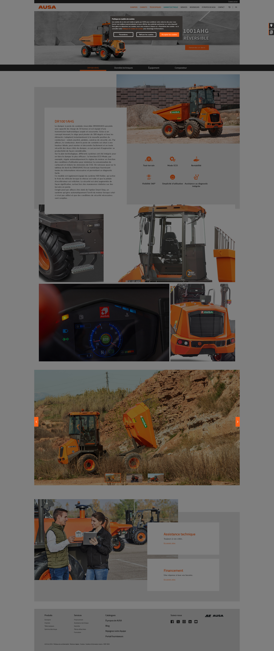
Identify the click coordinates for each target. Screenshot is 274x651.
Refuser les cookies (146, 34)
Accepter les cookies (169, 34)
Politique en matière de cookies (132, 29)
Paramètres (123, 34)
